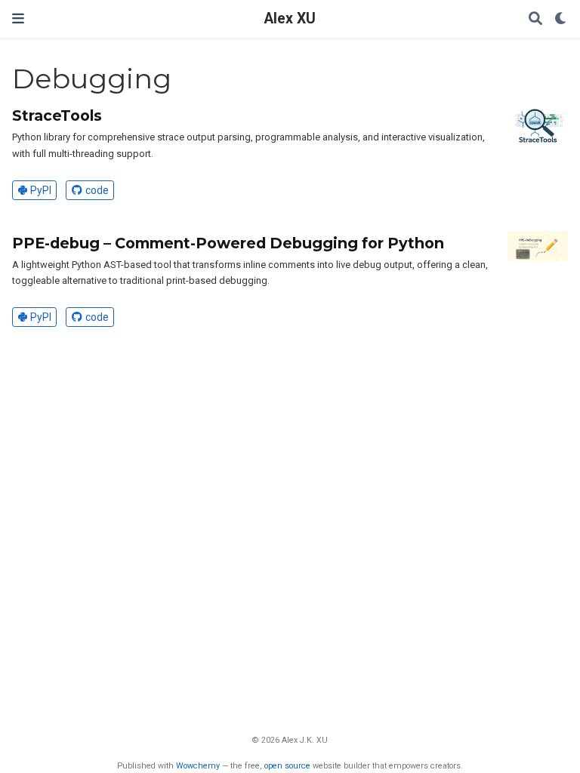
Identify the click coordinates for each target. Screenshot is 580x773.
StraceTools (57, 115)
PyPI (40, 190)
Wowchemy (198, 766)
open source (287, 766)
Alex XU (290, 18)
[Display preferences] (561, 19)
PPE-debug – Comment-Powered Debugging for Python (228, 243)
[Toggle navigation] (18, 18)
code (97, 190)
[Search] (535, 19)
